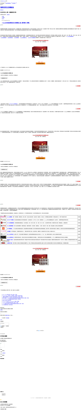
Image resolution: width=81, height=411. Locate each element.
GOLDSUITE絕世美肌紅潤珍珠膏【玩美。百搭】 (10, 302)
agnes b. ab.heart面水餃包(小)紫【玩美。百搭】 (9, 294)
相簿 (3, 16)
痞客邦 (6, 315)
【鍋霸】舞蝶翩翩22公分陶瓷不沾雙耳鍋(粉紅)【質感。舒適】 (12, 296)
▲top (1, 319)
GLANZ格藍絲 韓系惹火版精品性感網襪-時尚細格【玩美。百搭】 (13, 303)
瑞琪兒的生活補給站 (7, 7)
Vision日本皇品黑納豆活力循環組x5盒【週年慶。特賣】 (16, 22)
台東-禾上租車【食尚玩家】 (6, 300)
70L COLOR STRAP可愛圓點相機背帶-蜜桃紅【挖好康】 (11, 299)
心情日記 (8, 14)
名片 (3, 18)
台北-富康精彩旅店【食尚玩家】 (7, 304)
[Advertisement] (40, 94)
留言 (8, 315)
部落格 (3, 17)
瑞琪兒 (1, 309)
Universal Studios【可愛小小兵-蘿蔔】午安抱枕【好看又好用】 (12, 295)
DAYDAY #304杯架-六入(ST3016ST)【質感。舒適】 (10, 301)
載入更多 (2, 321)
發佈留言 (2, 327)
